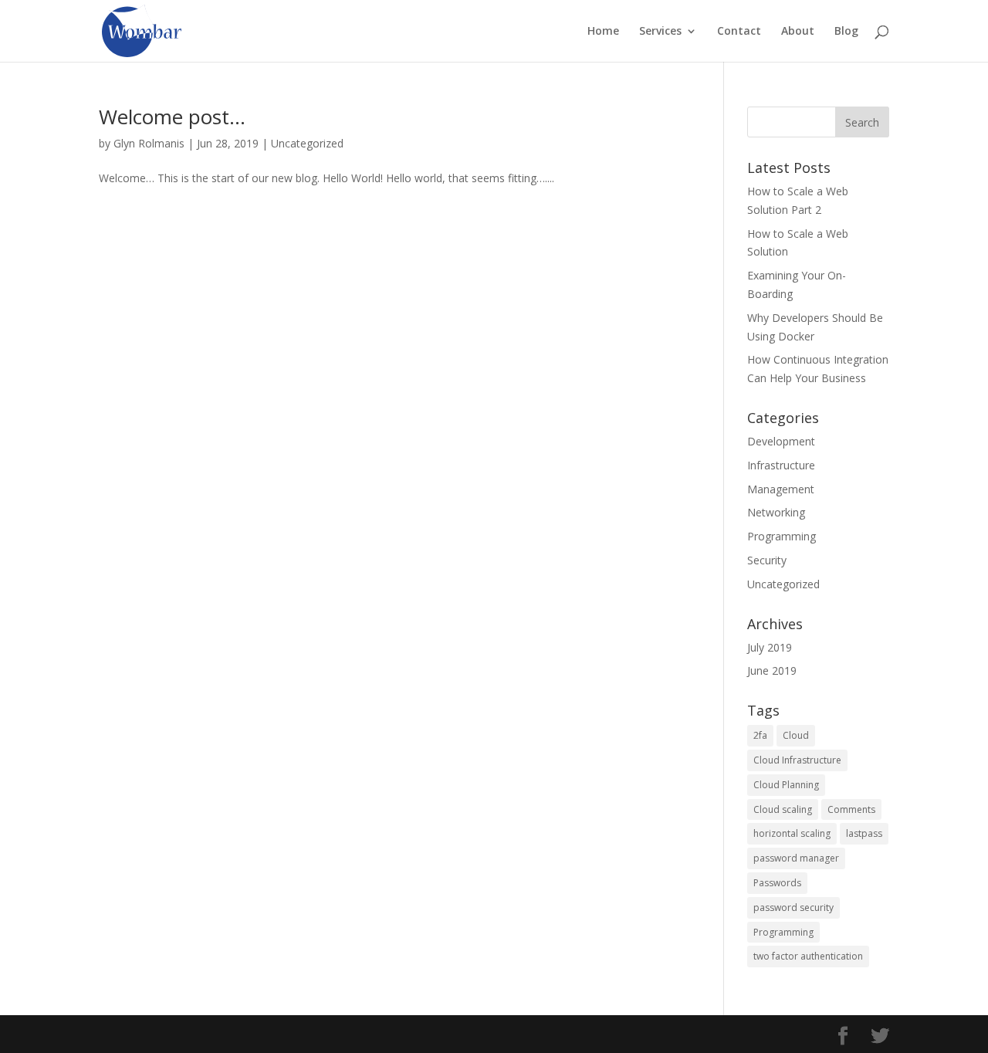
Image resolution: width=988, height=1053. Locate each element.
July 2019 (769, 647)
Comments (851, 809)
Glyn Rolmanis (148, 143)
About (797, 31)
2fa (760, 735)
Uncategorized (307, 143)
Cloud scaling (782, 809)
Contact (739, 31)
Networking (776, 512)
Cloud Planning (786, 784)
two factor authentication (808, 956)
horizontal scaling (792, 833)
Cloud (796, 735)
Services (660, 31)
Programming (781, 536)
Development (781, 441)
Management (780, 489)
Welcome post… (172, 116)
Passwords (777, 882)
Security (767, 560)
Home (603, 31)
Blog (846, 31)
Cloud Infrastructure (797, 760)
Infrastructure (781, 465)
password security (793, 907)
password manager (796, 858)
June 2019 (772, 670)
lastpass (864, 833)
